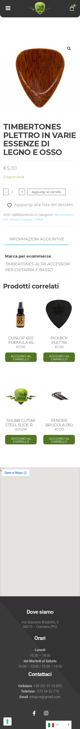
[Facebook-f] (34, 713)
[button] (69, 48)
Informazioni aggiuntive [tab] (36, 239)
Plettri (38, 219)
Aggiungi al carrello (46, 192)
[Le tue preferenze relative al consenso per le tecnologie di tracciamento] (7, 721)
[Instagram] (46, 713)
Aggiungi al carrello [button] (21, 357)
